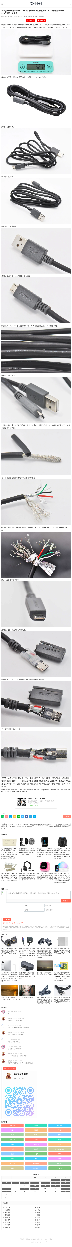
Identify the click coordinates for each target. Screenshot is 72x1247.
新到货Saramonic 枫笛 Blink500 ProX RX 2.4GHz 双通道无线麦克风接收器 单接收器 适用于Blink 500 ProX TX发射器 (45, 852)
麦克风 (60, 1154)
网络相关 (7, 1225)
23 (65, 1188)
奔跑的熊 (12, 1125)
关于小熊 (22, 1239)
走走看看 (36, 1125)
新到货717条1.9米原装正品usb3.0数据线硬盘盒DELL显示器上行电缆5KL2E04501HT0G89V (62, 1000)
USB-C (12, 1130)
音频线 (12, 1154)
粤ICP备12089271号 (42, 1242)
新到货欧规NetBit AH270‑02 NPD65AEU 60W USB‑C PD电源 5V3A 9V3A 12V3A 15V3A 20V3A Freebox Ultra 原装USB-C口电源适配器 (9, 876)
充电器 (36, 1149)
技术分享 (37, 1217)
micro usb (12, 1163)
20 (35, 1188)
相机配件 (37, 1220)
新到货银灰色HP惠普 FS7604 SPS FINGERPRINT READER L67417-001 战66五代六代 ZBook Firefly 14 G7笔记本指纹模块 (62, 976)
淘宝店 (50, 1239)
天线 (12, 1158)
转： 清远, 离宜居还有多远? (26, 998)
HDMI (59, 1139)
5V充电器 (36, 1144)
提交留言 (65, 901)
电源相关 (7, 1220)
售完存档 (37, 1207)
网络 (36, 1158)
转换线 (60, 1135)
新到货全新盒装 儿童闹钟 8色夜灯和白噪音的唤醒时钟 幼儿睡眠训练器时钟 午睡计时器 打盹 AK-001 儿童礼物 (45, 876)
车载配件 (7, 1227)
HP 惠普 (36, 1154)
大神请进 (37, 1210)
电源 (12, 1135)
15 (55, 1186)
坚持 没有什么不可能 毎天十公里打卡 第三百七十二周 (9, 998)
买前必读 (28, 1239)
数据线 (12, 1168)
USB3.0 (36, 1135)
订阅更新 (45, 1239)
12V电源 (35, 1139)
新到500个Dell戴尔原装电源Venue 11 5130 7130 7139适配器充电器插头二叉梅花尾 (27, 975)
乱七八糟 (12, 1139)
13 (35, 1186)
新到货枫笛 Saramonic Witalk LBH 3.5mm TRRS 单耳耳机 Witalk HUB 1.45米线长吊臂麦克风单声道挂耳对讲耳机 (27, 876)
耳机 (59, 1130)
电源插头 (36, 1163)
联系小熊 (39, 1239)
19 (25, 1188)
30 (65, 1191)
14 (45, 1186)
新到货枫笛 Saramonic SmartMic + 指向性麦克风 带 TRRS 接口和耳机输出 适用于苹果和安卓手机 (27, 851)
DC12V (59, 1163)
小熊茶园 (37, 1215)
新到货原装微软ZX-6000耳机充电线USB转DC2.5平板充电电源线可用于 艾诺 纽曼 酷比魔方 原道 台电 (44, 1000)
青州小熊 (36, 790)
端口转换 (59, 1125)
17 (6, 1188)
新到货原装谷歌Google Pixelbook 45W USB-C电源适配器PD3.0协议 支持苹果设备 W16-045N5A (62, 951)
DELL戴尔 (36, 1168)
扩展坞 (12, 1149)
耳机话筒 (37, 1225)
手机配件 (30, 16)
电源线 (36, 1130)
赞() (66, 817)
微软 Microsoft (59, 1149)
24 (6, 1191)
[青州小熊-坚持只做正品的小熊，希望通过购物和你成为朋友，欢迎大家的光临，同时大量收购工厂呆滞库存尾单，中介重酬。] (36, 3)
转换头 (60, 1158)
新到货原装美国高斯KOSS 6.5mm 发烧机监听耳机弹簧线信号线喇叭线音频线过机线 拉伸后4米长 (53, 826)
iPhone (59, 1168)
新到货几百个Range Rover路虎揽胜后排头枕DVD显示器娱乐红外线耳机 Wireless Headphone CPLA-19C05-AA (9, 951)
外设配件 (7, 1210)
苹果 (59, 1144)
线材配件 (35, 16)
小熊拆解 (19, 16)
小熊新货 (24, 16)
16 (65, 1186)
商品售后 (33, 1239)
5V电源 (12, 1144)
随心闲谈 (37, 1227)
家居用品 (7, 1212)
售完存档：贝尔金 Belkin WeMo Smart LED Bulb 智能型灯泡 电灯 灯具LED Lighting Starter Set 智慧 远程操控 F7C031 (18, 826)
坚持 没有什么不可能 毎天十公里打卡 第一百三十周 (44, 974)
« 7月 (4, 1197)
